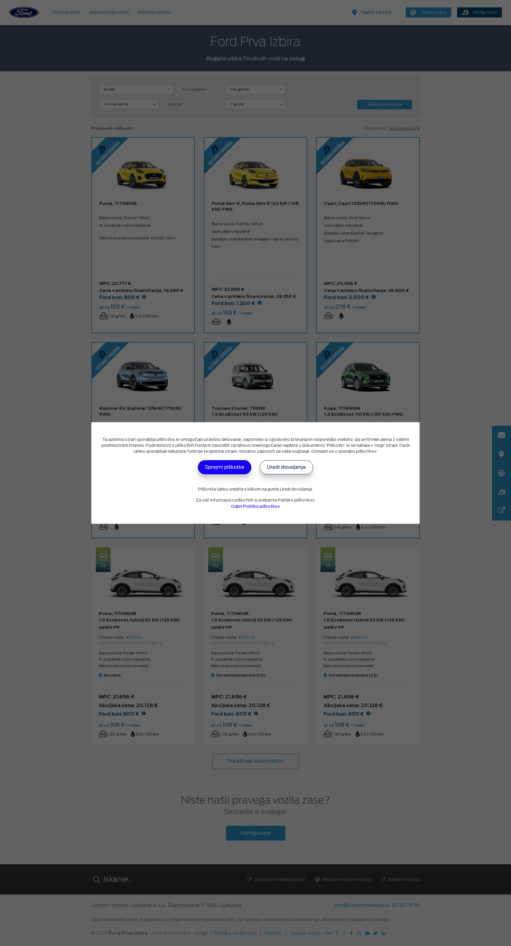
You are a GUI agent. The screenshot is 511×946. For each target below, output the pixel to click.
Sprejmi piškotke (224, 467)
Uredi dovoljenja (286, 467)
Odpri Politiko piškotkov (255, 506)
